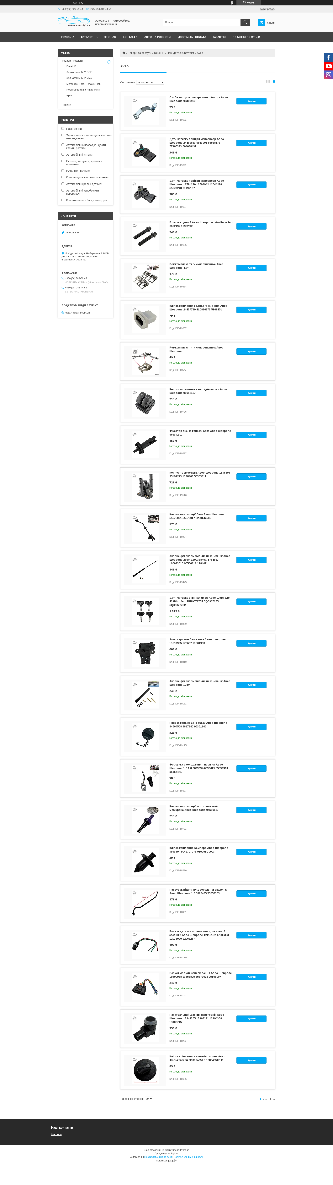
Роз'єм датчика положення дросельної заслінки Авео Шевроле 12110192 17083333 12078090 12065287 (199, 935)
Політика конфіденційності (188, 1157)
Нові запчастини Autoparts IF (83, 89)
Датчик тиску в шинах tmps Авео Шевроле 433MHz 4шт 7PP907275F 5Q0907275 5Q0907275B (199, 601)
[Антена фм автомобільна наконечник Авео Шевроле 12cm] (145, 695)
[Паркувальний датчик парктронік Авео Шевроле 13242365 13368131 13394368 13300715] (145, 1028)
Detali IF (159, 52)
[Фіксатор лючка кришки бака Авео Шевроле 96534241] (145, 444)
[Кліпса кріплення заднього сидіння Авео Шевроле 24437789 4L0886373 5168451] (145, 319)
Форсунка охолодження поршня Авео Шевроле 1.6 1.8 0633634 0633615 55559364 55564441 (198, 768)
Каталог (87, 37)
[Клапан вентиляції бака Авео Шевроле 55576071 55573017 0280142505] (145, 528)
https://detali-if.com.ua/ (78, 312)
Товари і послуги (72, 60)
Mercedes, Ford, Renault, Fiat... (84, 83)
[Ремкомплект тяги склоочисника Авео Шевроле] (145, 361)
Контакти (130, 37)
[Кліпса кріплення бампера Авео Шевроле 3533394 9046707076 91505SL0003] (145, 861)
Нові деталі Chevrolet (180, 52)
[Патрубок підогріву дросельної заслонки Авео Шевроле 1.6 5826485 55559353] (145, 903)
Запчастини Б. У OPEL (79, 72)
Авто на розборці (157, 37)
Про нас (110, 37)
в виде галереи (268, 82)
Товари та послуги (139, 52)
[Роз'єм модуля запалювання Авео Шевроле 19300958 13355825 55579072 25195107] (145, 986)
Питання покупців (246, 37)
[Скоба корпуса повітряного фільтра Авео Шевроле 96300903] (145, 111)
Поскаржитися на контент (158, 1157)
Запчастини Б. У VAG (79, 77)
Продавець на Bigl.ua (166, 1153)
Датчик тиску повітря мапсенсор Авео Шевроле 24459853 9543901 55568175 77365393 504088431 (196, 142)
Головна (67, 37)
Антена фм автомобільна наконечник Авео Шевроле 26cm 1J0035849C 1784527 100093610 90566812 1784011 (199, 559)
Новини (66, 104)
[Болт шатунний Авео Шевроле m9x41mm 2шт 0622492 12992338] (145, 236)
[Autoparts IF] (74, 27)
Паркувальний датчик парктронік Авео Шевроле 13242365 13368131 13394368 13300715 (196, 1018)
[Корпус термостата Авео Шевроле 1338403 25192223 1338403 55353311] (145, 486)
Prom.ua (184, 1150)
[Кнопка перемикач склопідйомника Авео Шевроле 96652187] (145, 403)
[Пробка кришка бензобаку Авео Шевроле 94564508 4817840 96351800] (145, 736)
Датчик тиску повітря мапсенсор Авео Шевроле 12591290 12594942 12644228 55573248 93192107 (196, 184)
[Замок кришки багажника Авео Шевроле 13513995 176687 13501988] (145, 653)
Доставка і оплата (192, 37)
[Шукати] (245, 22)
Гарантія (219, 37)
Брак (69, 95)
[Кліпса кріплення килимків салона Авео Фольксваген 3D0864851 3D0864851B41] (145, 1070)
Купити (252, 101)
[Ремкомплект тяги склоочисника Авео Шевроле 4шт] (145, 278)
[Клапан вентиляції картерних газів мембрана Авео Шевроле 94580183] (145, 820)
